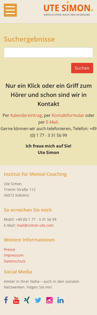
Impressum (14, 255)
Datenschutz (15, 261)
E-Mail (52, 122)
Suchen (82, 68)
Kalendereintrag (26, 115)
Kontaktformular (68, 115)
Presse (9, 249)
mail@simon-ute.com (35, 225)
